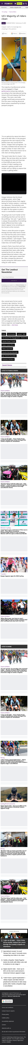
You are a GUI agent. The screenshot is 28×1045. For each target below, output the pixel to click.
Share (5, 33)
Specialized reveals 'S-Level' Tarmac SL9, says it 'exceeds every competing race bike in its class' (15, 953)
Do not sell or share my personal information (13, 1031)
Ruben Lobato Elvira (8, 345)
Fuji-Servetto (11, 334)
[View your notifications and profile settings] (15, 3)
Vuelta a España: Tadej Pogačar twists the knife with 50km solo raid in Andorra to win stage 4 (15, 962)
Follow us (15, 33)
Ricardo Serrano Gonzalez (10, 352)
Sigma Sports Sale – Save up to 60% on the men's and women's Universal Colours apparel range (14, 971)
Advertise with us (6, 1028)
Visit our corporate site (14, 996)
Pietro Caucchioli (7, 348)
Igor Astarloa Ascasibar (9, 356)
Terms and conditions (7, 1007)
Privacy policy (5, 1014)
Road (3, 334)
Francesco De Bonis (8, 359)
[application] (14, 182)
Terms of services (20, 285)
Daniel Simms (11, 23)
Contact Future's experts (8, 1011)
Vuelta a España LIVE (15, 7)
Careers (4, 1024)
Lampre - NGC (21, 334)
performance (6, 91)
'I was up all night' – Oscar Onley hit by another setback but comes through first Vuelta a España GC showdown (14, 943)
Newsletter (23, 33)
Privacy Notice (22, 286)
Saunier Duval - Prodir (8, 341)
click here (15, 325)
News (3, 23)
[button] (26, 3)
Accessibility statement (8, 1021)
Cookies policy (5, 1018)
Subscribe (19, 3)
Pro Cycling (4, 12)
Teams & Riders (12, 12)
